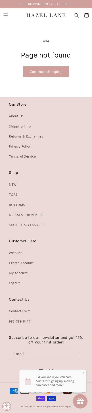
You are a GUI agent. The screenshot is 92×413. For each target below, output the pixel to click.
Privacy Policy (20, 146)
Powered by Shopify (61, 406)
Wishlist (15, 253)
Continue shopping (46, 71)
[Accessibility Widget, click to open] (6, 406)
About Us (16, 116)
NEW (13, 184)
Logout (14, 283)
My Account (18, 273)
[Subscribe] (78, 354)
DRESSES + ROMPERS (26, 215)
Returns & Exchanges (26, 136)
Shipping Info (20, 126)
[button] (5, 15)
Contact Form (19, 311)
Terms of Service (22, 156)
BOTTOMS (17, 205)
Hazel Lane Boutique (39, 406)
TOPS (13, 194)
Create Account (21, 263)
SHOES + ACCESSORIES (27, 225)
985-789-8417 (20, 321)
